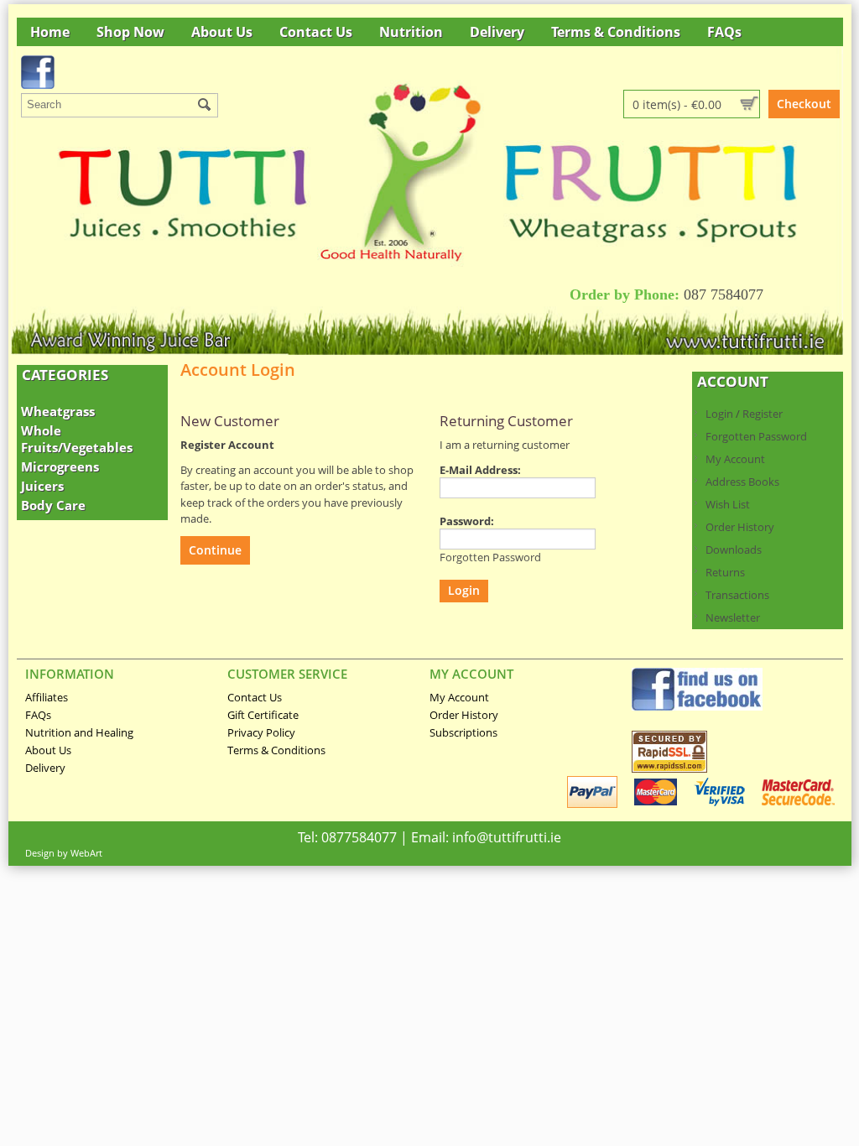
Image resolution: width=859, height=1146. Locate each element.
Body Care (53, 505)
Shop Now (130, 32)
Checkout (804, 104)
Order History (739, 526)
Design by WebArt (63, 852)
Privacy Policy (261, 732)
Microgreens (60, 466)
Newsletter (732, 617)
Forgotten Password (756, 436)
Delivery (497, 32)
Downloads (733, 549)
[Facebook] (697, 706)
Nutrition (411, 32)
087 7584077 (723, 294)
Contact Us (315, 32)
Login (719, 413)
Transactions (737, 594)
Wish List (727, 504)
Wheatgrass (58, 411)
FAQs (724, 32)
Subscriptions (463, 732)
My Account (735, 458)
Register (762, 413)
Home (50, 32)
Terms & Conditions (615, 32)
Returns (725, 572)
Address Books (742, 481)
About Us (221, 32)
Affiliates (46, 697)
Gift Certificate (263, 714)
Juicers (42, 485)
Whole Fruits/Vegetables (77, 439)
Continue (215, 550)
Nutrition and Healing (79, 732)
